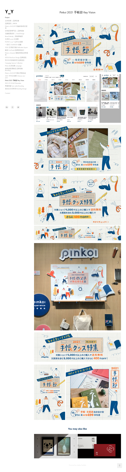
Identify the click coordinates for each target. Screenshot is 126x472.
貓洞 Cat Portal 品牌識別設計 (14, 50)
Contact (7, 93)
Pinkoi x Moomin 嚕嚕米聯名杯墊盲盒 (16, 54)
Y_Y (9, 12)
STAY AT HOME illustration (13, 83)
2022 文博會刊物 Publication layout (16, 47)
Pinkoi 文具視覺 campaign (13, 66)
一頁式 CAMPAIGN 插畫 (13, 45)
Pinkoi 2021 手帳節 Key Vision (14, 80)
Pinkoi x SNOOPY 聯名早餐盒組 (15, 73)
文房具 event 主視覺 (12, 39)
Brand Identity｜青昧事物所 (14, 36)
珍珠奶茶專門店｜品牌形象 (14, 31)
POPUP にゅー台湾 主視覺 (14, 42)
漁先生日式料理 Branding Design (16, 89)
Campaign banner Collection (14, 63)
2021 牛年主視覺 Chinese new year (15, 77)
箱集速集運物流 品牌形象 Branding (14, 69)
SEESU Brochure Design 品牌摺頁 (15, 57)
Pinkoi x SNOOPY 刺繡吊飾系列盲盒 (16, 27)
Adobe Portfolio (81, 465)
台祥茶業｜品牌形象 (12, 21)
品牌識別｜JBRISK (11, 23)
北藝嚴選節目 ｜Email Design (14, 33)
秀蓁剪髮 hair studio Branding (14, 86)
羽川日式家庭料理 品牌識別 (14, 60)
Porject (7, 17)
